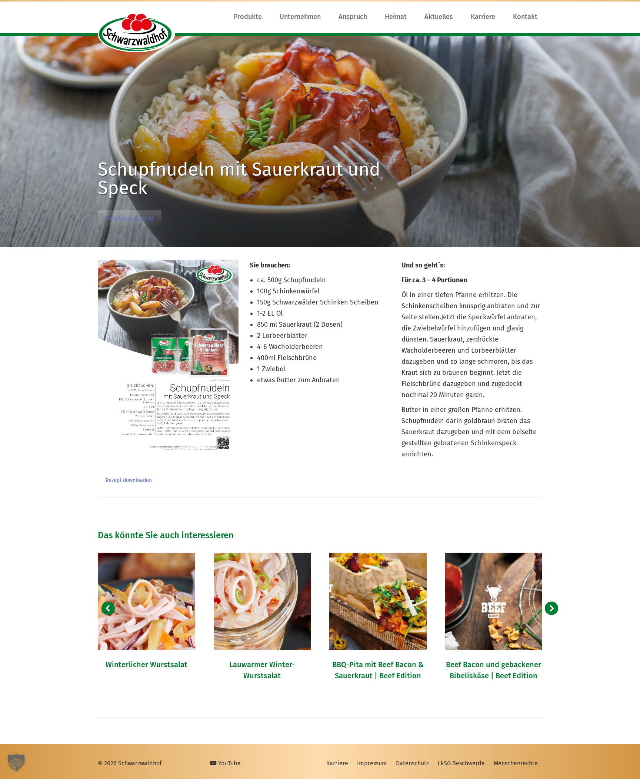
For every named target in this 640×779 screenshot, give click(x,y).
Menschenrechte (516, 763)
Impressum (372, 763)
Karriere (337, 763)
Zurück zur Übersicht (130, 219)
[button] (108, 608)
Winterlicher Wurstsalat (146, 664)
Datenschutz (412, 763)
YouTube (229, 763)
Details (146, 601)
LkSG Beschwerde (461, 763)
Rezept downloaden (129, 480)
